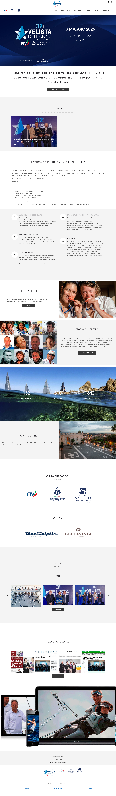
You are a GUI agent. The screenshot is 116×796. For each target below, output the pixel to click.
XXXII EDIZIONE (78, 10)
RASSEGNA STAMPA (107, 10)
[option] (26, 596)
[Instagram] (112, 2)
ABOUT (62, 10)
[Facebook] (108, 2)
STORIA (69, 10)
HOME (55, 10)
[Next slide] (109, 596)
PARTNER (88, 10)
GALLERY (96, 10)
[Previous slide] (7, 596)
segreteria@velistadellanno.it (58, 762)
